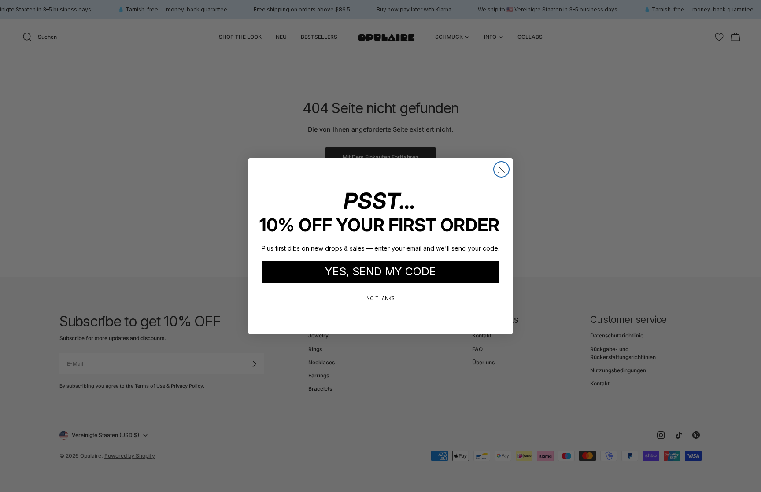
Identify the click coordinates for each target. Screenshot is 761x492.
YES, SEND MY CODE (380, 271)
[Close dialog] (501, 169)
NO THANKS (380, 298)
